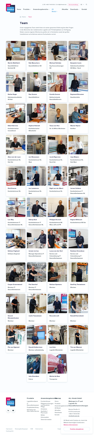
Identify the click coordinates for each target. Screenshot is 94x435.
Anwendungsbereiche (40, 9)
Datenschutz (39, 429)
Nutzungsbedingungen (21, 429)
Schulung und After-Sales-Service (33, 410)
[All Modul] (10, 8)
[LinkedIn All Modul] (8, 410)
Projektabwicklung (33, 407)
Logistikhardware (32, 401)
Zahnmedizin (45, 417)
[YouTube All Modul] (13, 410)
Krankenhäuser (45, 401)
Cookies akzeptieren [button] (77, 429)
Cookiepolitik (9, 431)
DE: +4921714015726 (49, 4)
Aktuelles (65, 9)
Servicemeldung (73, 4)
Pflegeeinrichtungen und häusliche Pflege (47, 405)
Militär (43, 415)
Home (19, 9)
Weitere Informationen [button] (71, 425)
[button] (86, 4)
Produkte (26, 9)
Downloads (74, 9)
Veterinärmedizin (46, 419)
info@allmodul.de (61, 4)
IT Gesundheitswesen (33, 404)
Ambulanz (44, 409)
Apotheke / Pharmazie (44, 412)
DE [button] (82, 4)
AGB (31, 429)
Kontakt (84, 9)
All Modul (54, 10)
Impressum (9, 429)
